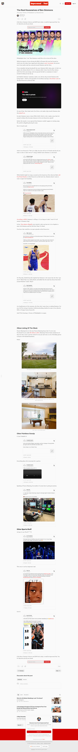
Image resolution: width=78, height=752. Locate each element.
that (51, 79)
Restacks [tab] (25, 679)
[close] (51, 718)
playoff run (22, 113)
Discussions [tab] (26, 694)
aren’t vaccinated (49, 63)
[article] (39, 700)
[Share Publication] (63, 3)
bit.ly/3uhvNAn (28, 193)
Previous (21, 670)
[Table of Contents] (1, 376)
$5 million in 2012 (34, 333)
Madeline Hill (26, 701)
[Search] (60, 3)
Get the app (45, 746)
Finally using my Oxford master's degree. (25, 710)
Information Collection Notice (38, 735)
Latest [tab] (21, 694)
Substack (33, 749)
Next (57, 670)
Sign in (74, 3)
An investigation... (20, 699)
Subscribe (68, 3)
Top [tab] (18, 694)
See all (19, 725)
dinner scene (55, 79)
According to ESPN (22, 219)
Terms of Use (45, 734)
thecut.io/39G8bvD (37, 577)
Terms (41, 743)
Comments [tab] (20, 679)
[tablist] (22, 679)
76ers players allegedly (26, 224)
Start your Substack (36, 746)
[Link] (15, 328)
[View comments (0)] (22, 19)
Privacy (38, 743)
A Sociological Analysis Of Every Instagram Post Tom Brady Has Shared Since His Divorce (31, 707)
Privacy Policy (48, 735)
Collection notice (47, 743)
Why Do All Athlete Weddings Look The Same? (30, 698)
